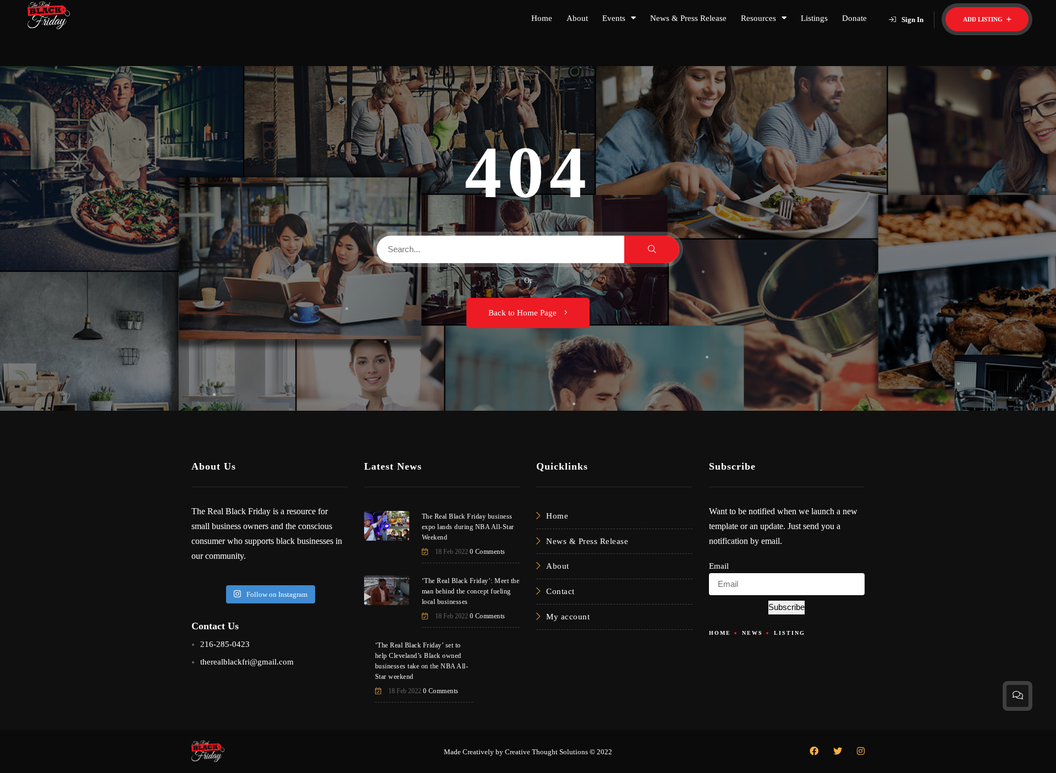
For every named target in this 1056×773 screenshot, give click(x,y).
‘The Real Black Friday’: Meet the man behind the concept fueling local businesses (471, 591)
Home (541, 18)
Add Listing (983, 19)
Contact (560, 591)
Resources (758, 18)
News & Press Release (688, 18)
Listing (789, 633)
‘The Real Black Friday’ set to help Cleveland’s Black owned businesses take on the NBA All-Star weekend (422, 661)
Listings (814, 18)
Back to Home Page (523, 312)
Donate (854, 18)
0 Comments (487, 552)
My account (568, 616)
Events (613, 18)
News (752, 633)
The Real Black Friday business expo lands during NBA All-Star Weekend (468, 527)
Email (719, 566)
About (577, 18)
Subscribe (786, 607)
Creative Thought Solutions (546, 752)
